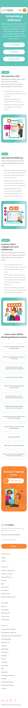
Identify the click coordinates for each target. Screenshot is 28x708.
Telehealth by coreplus (8, 629)
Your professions (6, 577)
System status (5, 593)
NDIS (2, 668)
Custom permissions (7, 685)
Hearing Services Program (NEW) (11, 636)
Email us (3, 561)
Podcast (3, 580)
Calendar (4, 645)
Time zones (4, 665)
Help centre (4, 587)
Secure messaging (7, 682)
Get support (5, 590)
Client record (5, 642)
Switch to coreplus (7, 574)
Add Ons (3, 688)
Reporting (4, 672)
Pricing (3, 557)
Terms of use (5, 616)
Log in (20, 10)
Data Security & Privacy (8, 597)
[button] (24, 10)
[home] (7, 10)
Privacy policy (5, 619)
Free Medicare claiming (8, 632)
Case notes (4, 652)
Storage (3, 678)
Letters (3, 659)
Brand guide (5, 610)
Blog (2, 583)
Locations (4, 662)
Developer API (5, 613)
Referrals (4, 655)
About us (4, 606)
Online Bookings (6, 639)
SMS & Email (4, 649)
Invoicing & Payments (7, 675)
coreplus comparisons (8, 570)
